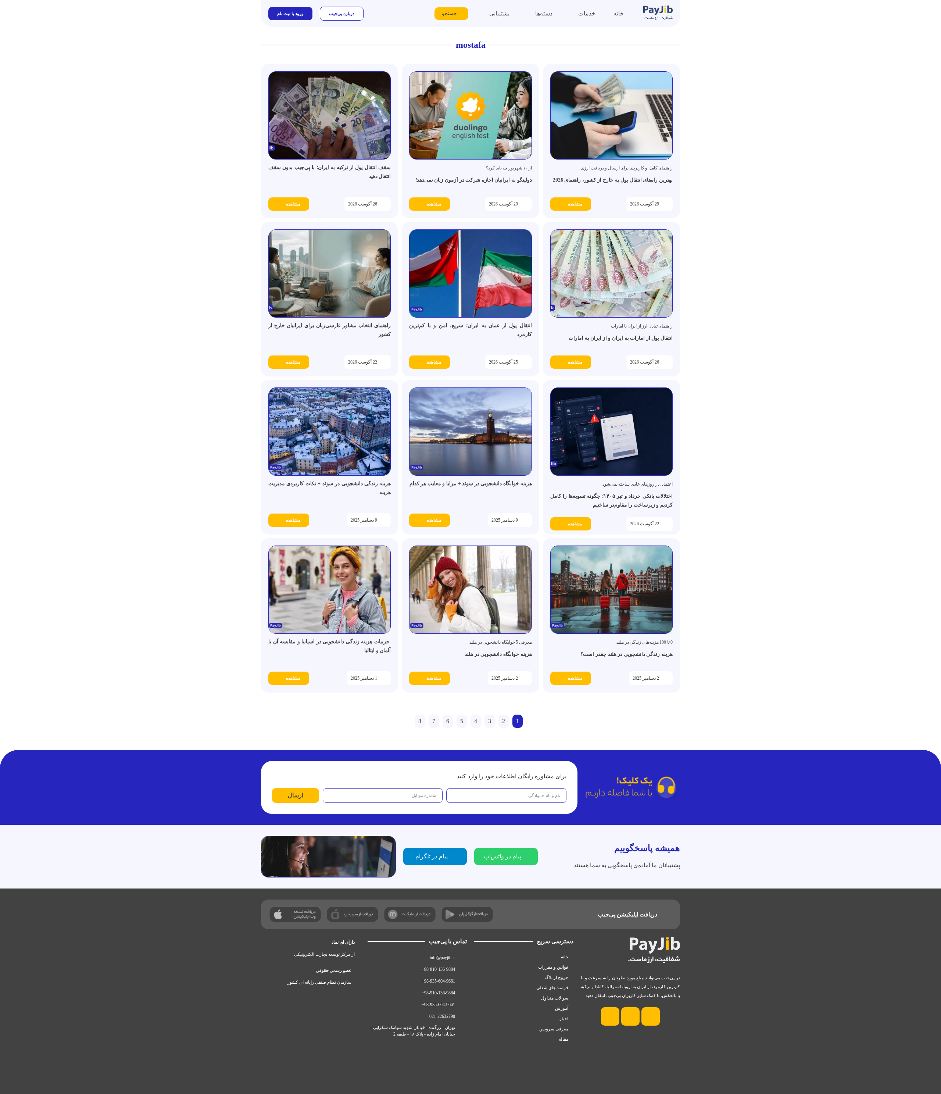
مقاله (563, 1039)
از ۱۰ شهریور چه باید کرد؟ (509, 168)
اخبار (563, 1018)
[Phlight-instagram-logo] (650, 1016)
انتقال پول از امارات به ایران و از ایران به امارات (621, 338)
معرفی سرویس (553, 1029)
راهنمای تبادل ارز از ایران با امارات (642, 326)
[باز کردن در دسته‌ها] (530, 13)
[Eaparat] (610, 1016)
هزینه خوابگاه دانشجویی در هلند (498, 654)
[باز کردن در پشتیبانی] (484, 13)
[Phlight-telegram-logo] (630, 1016)
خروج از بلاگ (556, 977)
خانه (564, 956)
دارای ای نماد (343, 942)
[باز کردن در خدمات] (573, 13)
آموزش (561, 1008)
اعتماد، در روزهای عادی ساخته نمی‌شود (637, 484)
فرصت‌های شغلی (552, 987)
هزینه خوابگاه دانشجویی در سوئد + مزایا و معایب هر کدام (470, 483)
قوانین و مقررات (553, 967)
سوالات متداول (554, 998)
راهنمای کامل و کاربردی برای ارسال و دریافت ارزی (627, 168)
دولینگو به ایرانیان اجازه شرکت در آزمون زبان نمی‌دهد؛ (473, 180)
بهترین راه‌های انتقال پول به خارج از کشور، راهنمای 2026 (613, 180)
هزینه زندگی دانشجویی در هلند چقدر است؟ (626, 654)
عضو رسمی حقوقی (333, 970)
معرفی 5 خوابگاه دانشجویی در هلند (500, 642)
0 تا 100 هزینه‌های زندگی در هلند (644, 642)
